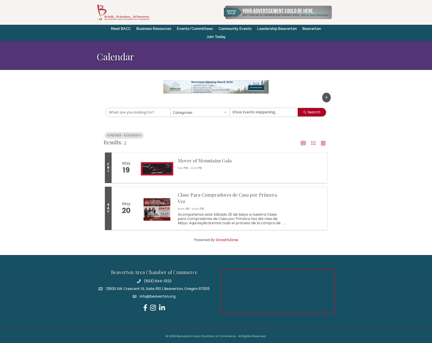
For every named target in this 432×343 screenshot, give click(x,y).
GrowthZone (227, 239)
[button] (326, 97)
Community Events (235, 29)
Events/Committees (195, 29)
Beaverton (311, 29)
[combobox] (200, 112)
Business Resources (153, 29)
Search (314, 112)
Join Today (216, 37)
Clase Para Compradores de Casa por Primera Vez (227, 197)
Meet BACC (121, 29)
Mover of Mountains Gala (205, 160)
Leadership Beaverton (277, 29)
